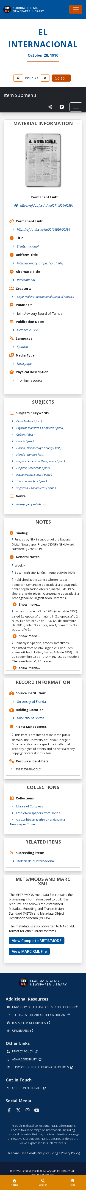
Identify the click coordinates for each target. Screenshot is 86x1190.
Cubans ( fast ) (25, 434)
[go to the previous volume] (18, 78)
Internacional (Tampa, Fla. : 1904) (40, 263)
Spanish (22, 346)
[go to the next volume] (45, 78)
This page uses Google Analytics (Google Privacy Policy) (43, 1153)
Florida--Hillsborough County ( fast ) (38, 448)
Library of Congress (29, 806)
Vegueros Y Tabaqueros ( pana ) (36, 488)
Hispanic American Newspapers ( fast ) (40, 461)
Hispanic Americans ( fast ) (33, 468)
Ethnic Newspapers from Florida (38, 813)
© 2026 (43, 1173)
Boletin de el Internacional (36, 861)
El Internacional (28, 246)
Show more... (29, 604)
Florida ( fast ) (25, 441)
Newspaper (25, 363)
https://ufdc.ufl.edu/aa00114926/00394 (43, 229)
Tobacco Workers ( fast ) (31, 481)
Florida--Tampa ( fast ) (30, 455)
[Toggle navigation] (75, 9)
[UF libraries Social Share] (50, 107)
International (26, 280)
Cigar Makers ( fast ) (29, 421)
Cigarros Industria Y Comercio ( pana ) (40, 428)
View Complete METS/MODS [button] (36, 940)
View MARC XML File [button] (29, 951)
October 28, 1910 (28, 330)
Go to (60, 78)
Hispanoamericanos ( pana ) (34, 474)
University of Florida (31, 701)
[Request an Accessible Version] (63, 107)
